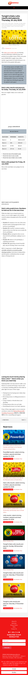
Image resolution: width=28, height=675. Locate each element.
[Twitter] (11, 632)
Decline (14, 672)
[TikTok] (15, 632)
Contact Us (14, 629)
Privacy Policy (14, 625)
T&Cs (14, 627)
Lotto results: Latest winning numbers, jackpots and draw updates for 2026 (12, 517)
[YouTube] (19, 632)
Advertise (14, 623)
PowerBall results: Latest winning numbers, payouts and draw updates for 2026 (13, 454)
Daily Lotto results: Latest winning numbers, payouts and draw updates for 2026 (14, 485)
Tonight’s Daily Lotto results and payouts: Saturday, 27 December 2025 (13, 575)
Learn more (22, 665)
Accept (14, 668)
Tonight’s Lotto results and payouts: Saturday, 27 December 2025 (13, 604)
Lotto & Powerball (8, 458)
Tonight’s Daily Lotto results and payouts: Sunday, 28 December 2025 (13, 546)
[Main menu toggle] (14, 7)
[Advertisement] (14, 111)
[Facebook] (9, 632)
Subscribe (7, 647)
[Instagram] (13, 632)
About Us (14, 621)
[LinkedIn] (17, 632)
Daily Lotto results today (10, 52)
